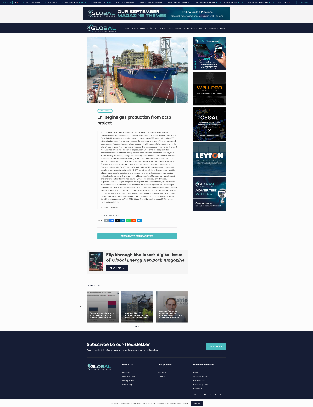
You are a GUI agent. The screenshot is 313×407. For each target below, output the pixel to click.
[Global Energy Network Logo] (101, 28)
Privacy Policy (128, 380)
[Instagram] (210, 394)
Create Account (164, 376)
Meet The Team (128, 376)
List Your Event (199, 380)
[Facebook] (195, 394)
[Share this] (111, 220)
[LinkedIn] (200, 394)
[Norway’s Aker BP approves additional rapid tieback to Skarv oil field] (137, 307)
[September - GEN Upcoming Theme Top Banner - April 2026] (156, 20)
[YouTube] (205, 394)
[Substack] (220, 394)
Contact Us (197, 389)
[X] (215, 394)
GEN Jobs (162, 372)
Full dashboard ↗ (304, 2)
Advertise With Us (200, 376)
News (195, 372)
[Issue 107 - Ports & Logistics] (96, 261)
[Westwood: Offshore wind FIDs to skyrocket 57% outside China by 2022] (103, 307)
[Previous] (81, 307)
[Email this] (106, 220)
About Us (126, 372)
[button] (137, 28)
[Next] (193, 307)
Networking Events (200, 385)
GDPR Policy (127, 385)
